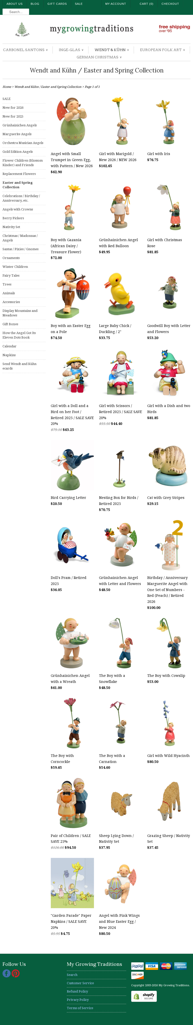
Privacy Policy (78, 1000)
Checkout (170, 3)
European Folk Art (162, 50)
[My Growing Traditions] (96, 30)
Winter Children (15, 267)
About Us (15, 3)
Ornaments (11, 258)
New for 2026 (13, 107)
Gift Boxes (10, 324)
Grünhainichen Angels (20, 125)
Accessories (11, 302)
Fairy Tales (11, 275)
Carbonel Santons (25, 50)
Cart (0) (147, 3)
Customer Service (80, 983)
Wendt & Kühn (111, 50)
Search (72, 975)
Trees (7, 284)
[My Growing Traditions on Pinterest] (16, 976)
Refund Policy (77, 991)
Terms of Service (80, 1008)
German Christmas (99, 57)
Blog (35, 3)
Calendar (10, 346)
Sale (79, 3)
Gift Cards (57, 3)
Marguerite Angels (17, 134)
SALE (7, 99)
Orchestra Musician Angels (23, 143)
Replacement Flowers (19, 174)
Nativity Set (11, 227)
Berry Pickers (13, 218)
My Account (115, 3)
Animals (9, 293)
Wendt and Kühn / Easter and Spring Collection (97, 70)
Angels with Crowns (18, 209)
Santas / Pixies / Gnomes (20, 249)
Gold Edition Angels (18, 152)
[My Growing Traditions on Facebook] (7, 976)
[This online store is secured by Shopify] (144, 1001)
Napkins (9, 355)
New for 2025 (13, 116)
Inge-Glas (71, 50)
